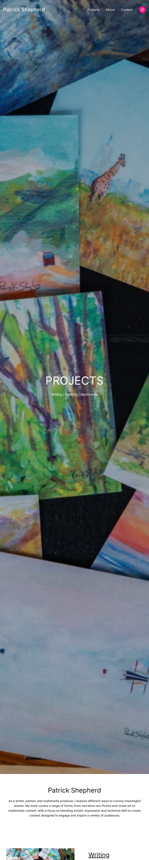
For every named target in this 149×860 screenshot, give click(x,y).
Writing (99, 855)
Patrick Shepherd (24, 10)
